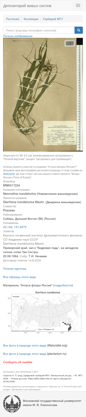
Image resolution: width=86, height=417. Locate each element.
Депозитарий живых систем (27, 5)
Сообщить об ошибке (17, 362)
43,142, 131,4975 (15, 227)
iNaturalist (9, 173)
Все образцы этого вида (19, 277)
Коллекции (31, 19)
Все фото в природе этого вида (24, 345)
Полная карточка (14, 268)
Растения (12, 19)
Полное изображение (18, 36)
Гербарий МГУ (53, 19)
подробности (63, 285)
